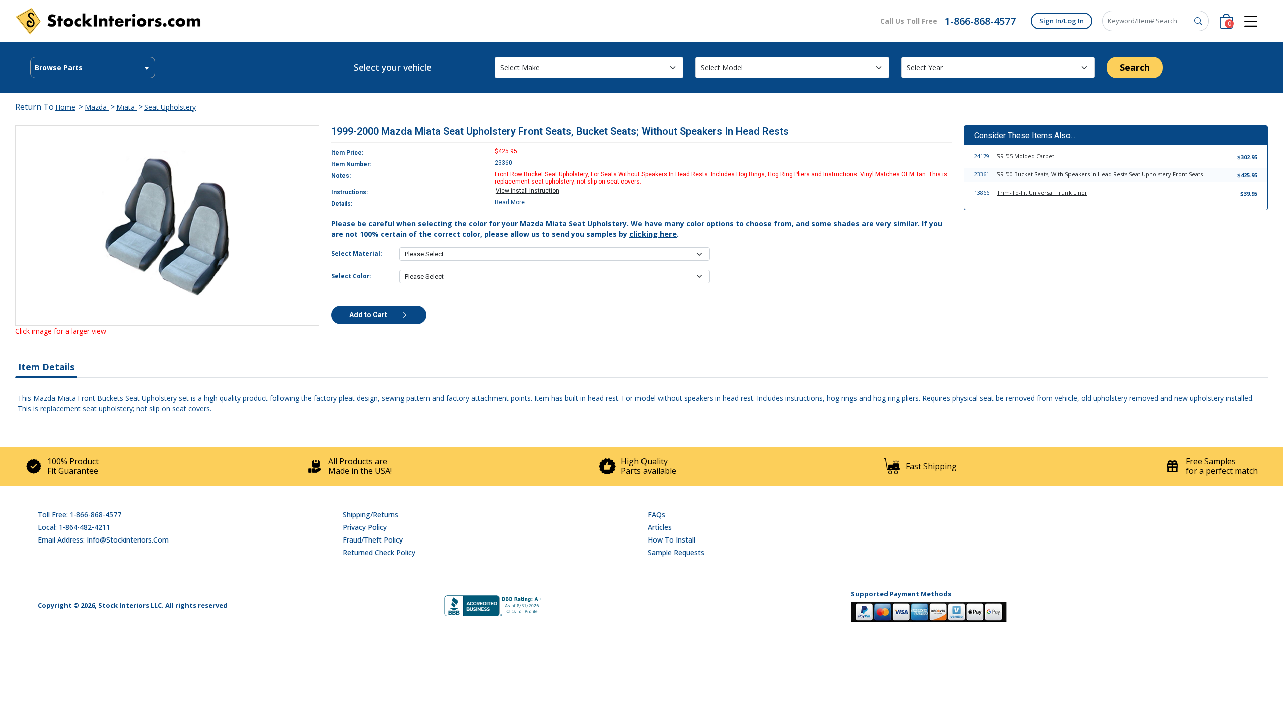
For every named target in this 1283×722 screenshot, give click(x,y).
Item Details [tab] (46, 366)
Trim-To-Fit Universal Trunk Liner (1042, 192)
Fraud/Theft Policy (373, 540)
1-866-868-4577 (980, 21)
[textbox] (93, 68)
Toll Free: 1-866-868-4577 (79, 514)
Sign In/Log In (1061, 20)
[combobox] (92, 67)
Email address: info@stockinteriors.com (103, 540)
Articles (660, 527)
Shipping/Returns (370, 514)
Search (1135, 67)
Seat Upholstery (170, 107)
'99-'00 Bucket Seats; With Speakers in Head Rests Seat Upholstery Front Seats (1100, 174)
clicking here (653, 234)
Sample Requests (676, 552)
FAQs (656, 514)
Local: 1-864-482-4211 (74, 527)
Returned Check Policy (379, 552)
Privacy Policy (365, 527)
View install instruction (527, 190)
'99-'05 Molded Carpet (1025, 156)
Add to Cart (369, 315)
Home (65, 107)
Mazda (97, 107)
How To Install (671, 540)
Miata (126, 107)
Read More (510, 202)
